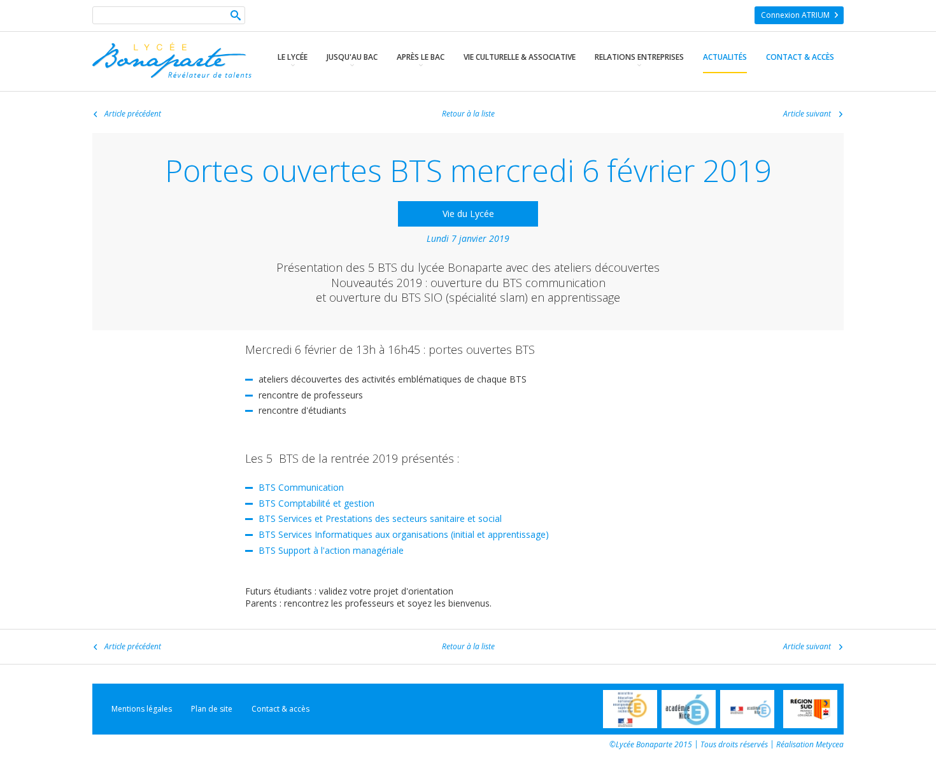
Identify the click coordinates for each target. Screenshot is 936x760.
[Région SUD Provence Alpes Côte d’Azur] (810, 709)
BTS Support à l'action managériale (331, 550)
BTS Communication (301, 487)
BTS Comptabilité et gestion (316, 503)
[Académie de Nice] (689, 709)
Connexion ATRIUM (795, 15)
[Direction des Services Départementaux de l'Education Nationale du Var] (747, 709)
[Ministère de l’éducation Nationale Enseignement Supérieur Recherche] (630, 709)
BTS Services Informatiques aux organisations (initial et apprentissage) (404, 534)
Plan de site (211, 708)
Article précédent (132, 114)
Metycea (830, 744)
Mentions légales (141, 708)
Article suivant (807, 113)
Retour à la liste (468, 113)
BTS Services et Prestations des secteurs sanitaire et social (380, 518)
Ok (235, 16)
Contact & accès (280, 708)
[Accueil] (172, 75)
